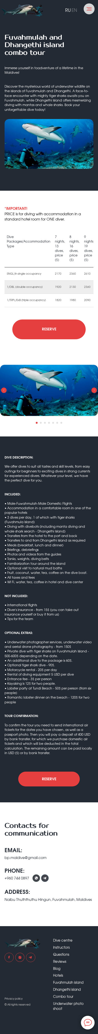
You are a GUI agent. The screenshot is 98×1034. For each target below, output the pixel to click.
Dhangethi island (67, 989)
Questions (61, 954)
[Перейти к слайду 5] (53, 423)
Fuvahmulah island (68, 982)
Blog (56, 969)
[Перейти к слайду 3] (45, 423)
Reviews (59, 961)
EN (74, 10)
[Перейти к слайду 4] (49, 423)
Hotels (58, 975)
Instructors (61, 947)
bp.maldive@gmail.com (25, 858)
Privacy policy (14, 998)
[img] (22, 11)
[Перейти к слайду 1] (37, 423)
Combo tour (63, 997)
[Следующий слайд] (94, 390)
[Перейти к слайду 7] (61, 423)
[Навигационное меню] (89, 8)
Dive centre (62, 940)
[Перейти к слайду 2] (41, 423)
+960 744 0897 (17, 878)
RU (68, 10)
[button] (49, 329)
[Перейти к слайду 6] (57, 423)
